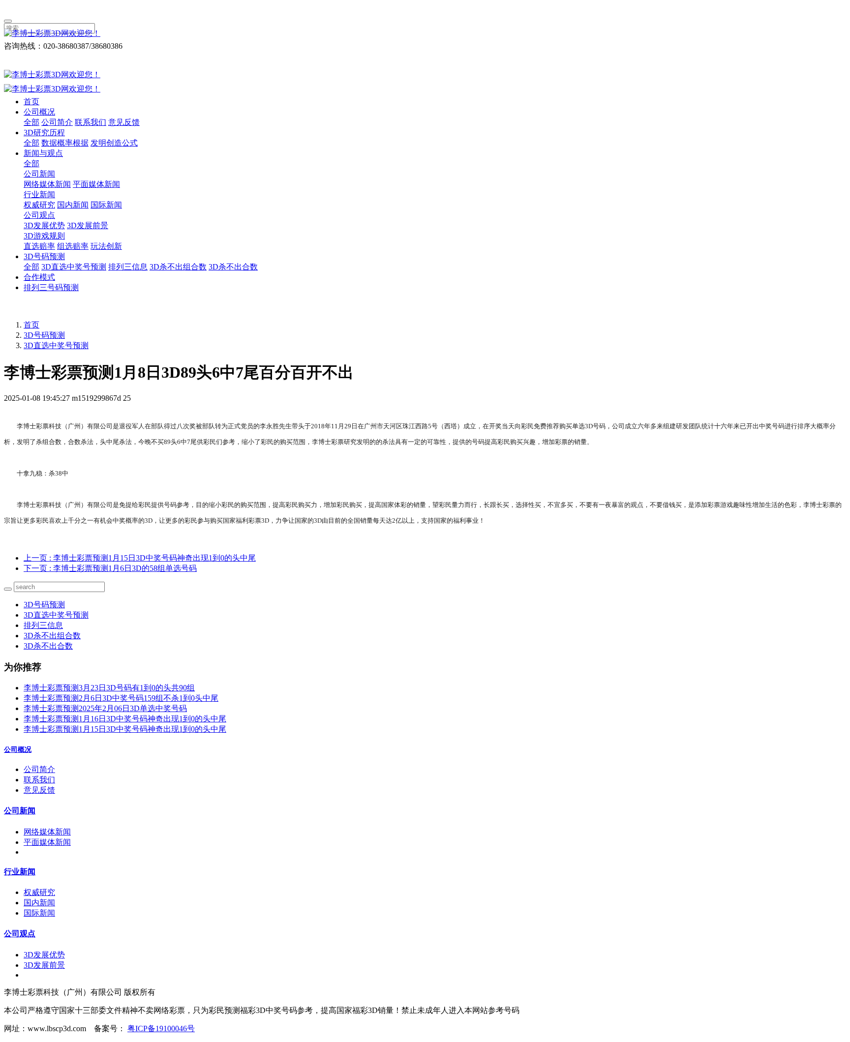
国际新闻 (106, 205)
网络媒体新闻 (47, 184)
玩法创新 (106, 246)
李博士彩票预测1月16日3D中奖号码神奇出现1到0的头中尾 (125, 719)
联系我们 (90, 122)
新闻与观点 (43, 153)
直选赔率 (39, 246)
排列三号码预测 (51, 287)
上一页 (140, 558)
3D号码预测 (44, 256)
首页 (31, 101)
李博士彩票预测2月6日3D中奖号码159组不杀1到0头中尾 (121, 698)
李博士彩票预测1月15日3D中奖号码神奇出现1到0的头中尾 (125, 729)
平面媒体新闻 (96, 184)
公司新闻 (39, 174)
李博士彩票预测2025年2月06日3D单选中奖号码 (105, 708)
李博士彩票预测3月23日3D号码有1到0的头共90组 (109, 688)
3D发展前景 (87, 225)
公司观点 (39, 215)
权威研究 (39, 205)
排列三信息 (128, 267)
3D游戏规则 (44, 236)
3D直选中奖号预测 (73, 267)
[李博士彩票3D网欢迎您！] (425, 34)
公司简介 (57, 122)
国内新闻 (73, 205)
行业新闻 (39, 194)
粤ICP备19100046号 (161, 1028)
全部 (31, 122)
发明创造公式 (114, 143)
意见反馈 (124, 122)
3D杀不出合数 (233, 267)
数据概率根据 (65, 143)
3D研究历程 (44, 132)
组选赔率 (73, 246)
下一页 (110, 568)
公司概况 (39, 112)
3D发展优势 (44, 225)
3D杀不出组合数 (178, 267)
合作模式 (39, 277)
